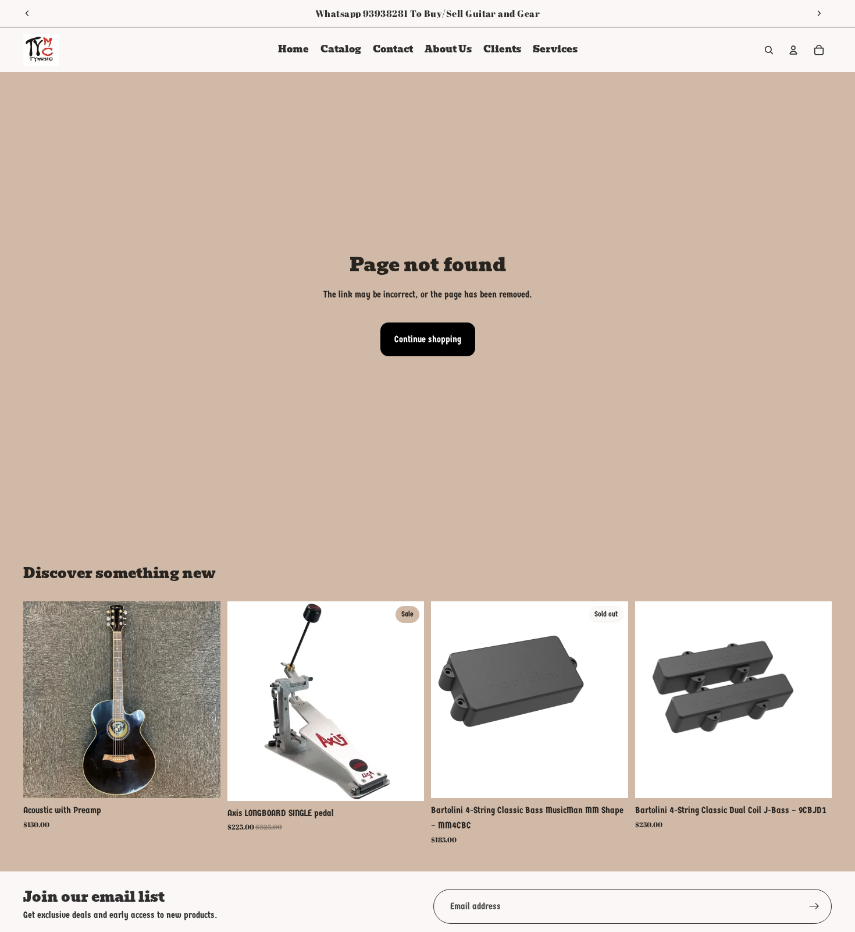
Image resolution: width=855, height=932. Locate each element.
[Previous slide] (27, 13)
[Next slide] (819, 13)
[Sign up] (814, 906)
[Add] (202, 780)
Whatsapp (338, 13)
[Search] (769, 50)
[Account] (793, 50)
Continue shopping (427, 339)
